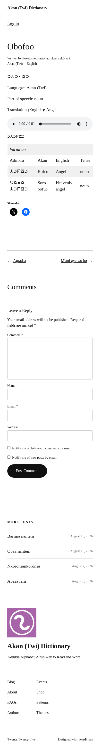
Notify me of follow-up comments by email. (42, 448)
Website (12, 427)
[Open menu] (90, 8)
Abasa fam (16, 581)
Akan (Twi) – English (22, 64)
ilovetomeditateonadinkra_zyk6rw (45, 58)
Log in (13, 23)
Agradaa (19, 260)
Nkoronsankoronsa (23, 566)
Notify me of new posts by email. (35, 457)
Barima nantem (20, 536)
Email (12, 406)
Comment (15, 335)
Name (12, 386)
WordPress (85, 739)
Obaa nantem (18, 551)
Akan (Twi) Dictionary (27, 7)
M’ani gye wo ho (74, 260)
